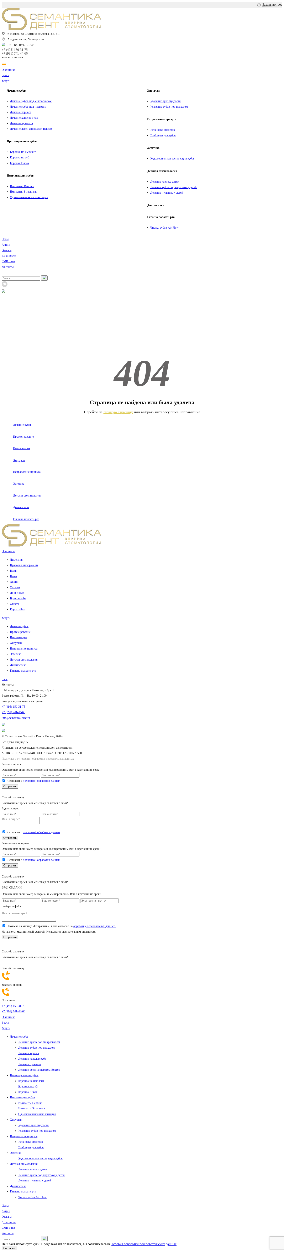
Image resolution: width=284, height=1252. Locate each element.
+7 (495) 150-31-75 (15, 49)
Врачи (5, 75)
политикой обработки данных (41, 780)
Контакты (8, 266)
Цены (5, 239)
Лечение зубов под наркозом (28, 106)
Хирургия (153, 90)
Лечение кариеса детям (164, 181)
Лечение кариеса (20, 112)
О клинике (8, 69)
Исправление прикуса (161, 119)
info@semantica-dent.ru (16, 717)
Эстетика (153, 147)
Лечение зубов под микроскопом (31, 101)
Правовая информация (24, 565)
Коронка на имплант (23, 151)
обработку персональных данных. (94, 926)
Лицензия (16, 559)
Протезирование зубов (22, 141)
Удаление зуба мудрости (165, 101)
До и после (9, 255)
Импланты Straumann (23, 191)
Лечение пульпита (21, 123)
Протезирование (23, 436)
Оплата (14, 603)
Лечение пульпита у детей (166, 192)
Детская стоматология (162, 171)
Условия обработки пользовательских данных (144, 1244)
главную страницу (118, 412)
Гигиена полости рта (161, 217)
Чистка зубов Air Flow (164, 227)
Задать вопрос (272, 4)
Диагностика (155, 205)
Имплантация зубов (20, 175)
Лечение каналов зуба (24, 117)
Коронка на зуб (19, 157)
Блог (4, 679)
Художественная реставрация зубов (172, 158)
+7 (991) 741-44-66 (15, 53)
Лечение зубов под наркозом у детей (173, 187)
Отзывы (6, 250)
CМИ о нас (8, 261)
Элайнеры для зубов (163, 135)
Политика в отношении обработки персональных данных (38, 758)
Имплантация (21, 448)
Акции (6, 244)
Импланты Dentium (22, 186)
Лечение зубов (16, 90)
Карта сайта (17, 609)
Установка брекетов (162, 129)
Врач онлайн (18, 598)
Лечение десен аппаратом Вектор (31, 128)
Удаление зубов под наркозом (169, 106)
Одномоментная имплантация (29, 197)
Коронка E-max (19, 163)
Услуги (6, 80)
